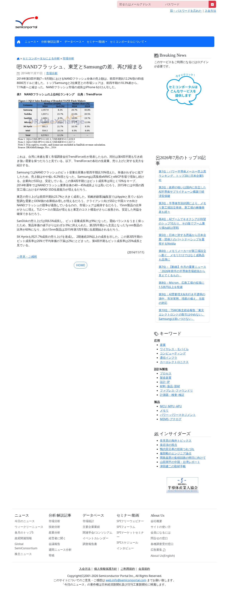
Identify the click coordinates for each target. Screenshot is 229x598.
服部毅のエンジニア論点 (175, 453)
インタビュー (125, 548)
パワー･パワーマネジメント (178, 415)
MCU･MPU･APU (171, 406)
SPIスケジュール (127, 542)
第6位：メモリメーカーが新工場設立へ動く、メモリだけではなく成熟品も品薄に (182, 255)
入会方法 (210, 11)
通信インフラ (168, 358)
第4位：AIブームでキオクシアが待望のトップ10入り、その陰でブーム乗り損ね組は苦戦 (182, 223)
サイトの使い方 (161, 527)
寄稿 (51, 555)
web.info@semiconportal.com (126, 580)
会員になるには (161, 532)
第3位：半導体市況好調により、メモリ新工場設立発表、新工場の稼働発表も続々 (182, 207)
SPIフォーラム (126, 527)
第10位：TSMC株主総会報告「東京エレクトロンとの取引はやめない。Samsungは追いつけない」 (181, 314)
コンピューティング (173, 353)
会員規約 (144, 569)
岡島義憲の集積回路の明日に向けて (183, 458)
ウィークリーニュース (29, 527)
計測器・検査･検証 (172, 395)
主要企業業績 (91, 527)
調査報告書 (90, 544)
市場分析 (68, 58)
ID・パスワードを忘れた (186, 11)
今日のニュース (25, 521)
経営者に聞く (57, 538)
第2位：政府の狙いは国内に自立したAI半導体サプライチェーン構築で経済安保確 (182, 191)
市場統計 (88, 521)
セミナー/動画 (96, 42)
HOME (80, 265)
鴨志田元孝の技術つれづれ (177, 449)
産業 (163, 345)
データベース (73, 42)
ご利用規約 (128, 569)
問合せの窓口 (159, 538)
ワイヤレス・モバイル (174, 349)
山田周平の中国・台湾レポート (180, 462)
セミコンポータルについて (127, 42)
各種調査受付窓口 (162, 544)
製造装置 (165, 378)
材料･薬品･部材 (170, 386)
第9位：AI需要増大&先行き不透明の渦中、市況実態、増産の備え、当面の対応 (182, 298)
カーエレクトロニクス (174, 362)
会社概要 (156, 521)
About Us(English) (163, 556)
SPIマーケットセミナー (130, 535)
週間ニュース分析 (60, 550)
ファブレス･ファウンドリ (176, 390)
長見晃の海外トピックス (175, 440)
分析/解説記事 (50, 42)
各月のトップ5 (24, 532)
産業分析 (54, 532)
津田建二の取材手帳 (173, 466)
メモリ (164, 410)
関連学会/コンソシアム (97, 532)
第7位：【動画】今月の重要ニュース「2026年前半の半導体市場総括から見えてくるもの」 (182, 271)
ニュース (30, 42)
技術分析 (54, 527)
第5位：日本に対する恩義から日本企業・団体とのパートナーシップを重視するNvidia (182, 239)
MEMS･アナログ (170, 419)
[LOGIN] (212, 4)
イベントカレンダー (95, 538)
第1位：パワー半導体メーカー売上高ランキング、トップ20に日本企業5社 (182, 175)
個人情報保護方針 (105, 569)
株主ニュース (23, 554)
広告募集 (157, 550)
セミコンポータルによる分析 (41, 58)
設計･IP (165, 382)
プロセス (165, 373)
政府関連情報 (23, 538)
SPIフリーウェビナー (130, 521)
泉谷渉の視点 (168, 445)
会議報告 (54, 544)
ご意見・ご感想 (27, 257)
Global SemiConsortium (26, 546)
